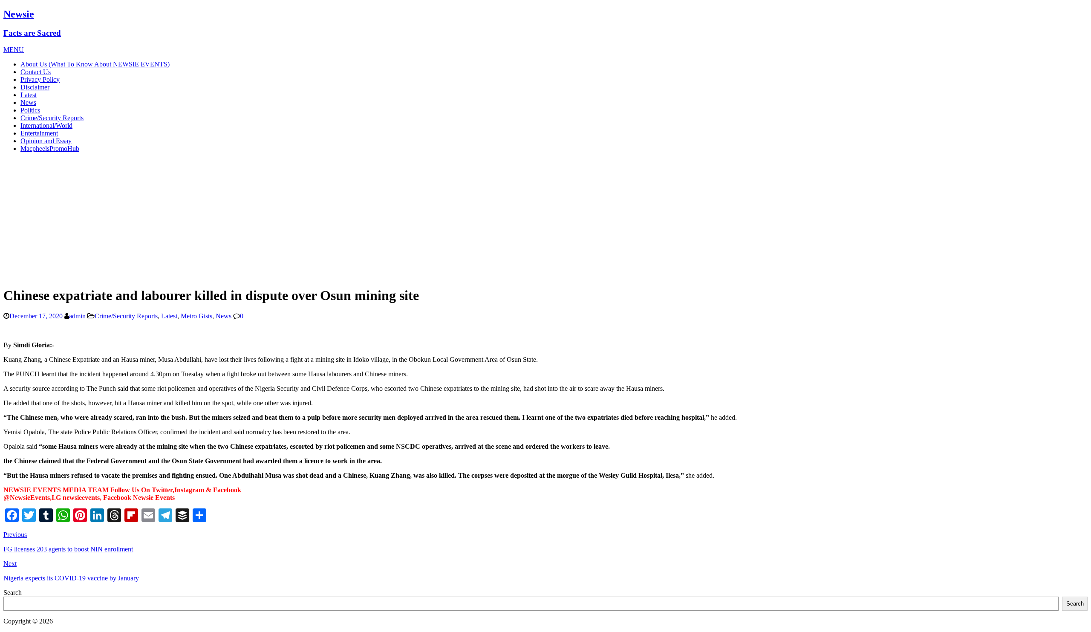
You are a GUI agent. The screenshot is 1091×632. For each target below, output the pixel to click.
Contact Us (35, 71)
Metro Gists (196, 316)
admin (77, 316)
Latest (28, 94)
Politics (30, 110)
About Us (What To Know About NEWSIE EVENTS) (95, 64)
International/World (46, 125)
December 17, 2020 (36, 316)
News (28, 102)
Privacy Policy (40, 79)
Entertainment (39, 133)
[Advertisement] (545, 219)
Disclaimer (34, 87)
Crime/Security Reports (52, 117)
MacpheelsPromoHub (49, 148)
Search (12, 592)
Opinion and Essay (46, 140)
